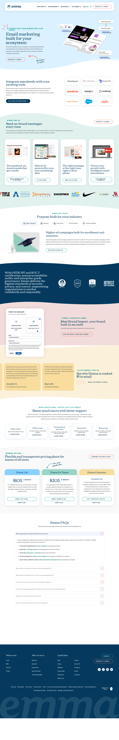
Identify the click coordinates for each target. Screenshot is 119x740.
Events (76, 671)
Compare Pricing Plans (100, 456)
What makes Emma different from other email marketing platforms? (35, 575)
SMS (7, 664)
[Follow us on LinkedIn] (111, 669)
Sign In (86, 6)
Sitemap (13, 687)
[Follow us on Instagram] (107, 669)
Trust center (28, 687)
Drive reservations (42, 546)
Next (83, 382)
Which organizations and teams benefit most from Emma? (32, 533)
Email (7, 660)
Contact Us (59, 636)
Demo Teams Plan (59, 499)
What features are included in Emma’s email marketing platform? (34, 568)
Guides (59, 664)
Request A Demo (101, 6)
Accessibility (20, 687)
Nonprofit (46, 223)
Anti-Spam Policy (52, 690)
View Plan (22, 502)
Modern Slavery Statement (75, 687)
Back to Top (105, 688)
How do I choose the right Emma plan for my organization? (32, 603)
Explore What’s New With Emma (76, 334)
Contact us (77, 674)
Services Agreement (90, 687)
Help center (61, 674)
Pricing (8, 671)
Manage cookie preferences (65, 690)
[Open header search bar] (91, 7)
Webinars (60, 667)
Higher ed (34, 660)
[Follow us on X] (103, 669)
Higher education (30, 223)
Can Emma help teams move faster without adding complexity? (33, 582)
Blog (59, 660)
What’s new (61, 678)
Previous (78, 382)
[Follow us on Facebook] (99, 669)
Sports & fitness (73, 223)
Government (59, 223)
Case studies (61, 671)
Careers (76, 660)
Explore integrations (17, 101)
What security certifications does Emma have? (28, 596)
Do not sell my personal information (57, 687)
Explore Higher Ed (55, 250)
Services (8, 667)
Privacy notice (37, 687)
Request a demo (14, 59)
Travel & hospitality (91, 223)
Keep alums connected (33, 553)
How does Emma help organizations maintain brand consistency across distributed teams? (41, 589)
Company (77, 667)
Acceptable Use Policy (40, 690)
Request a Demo (102, 661)
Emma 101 (77, 664)
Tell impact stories (31, 549)
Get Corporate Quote (96, 499)
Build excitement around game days (49, 559)
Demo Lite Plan (21, 499)
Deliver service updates (40, 556)
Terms (44, 687)
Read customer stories (97, 382)
